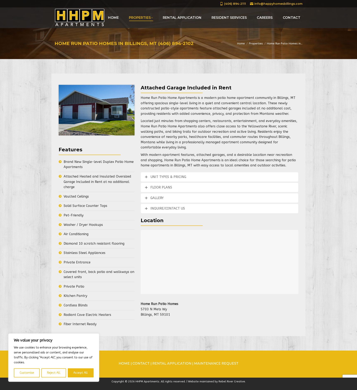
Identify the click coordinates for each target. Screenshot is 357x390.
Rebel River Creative (232, 381)
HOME (125, 363)
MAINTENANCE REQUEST (216, 363)
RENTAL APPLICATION (171, 363)
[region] (53, 357)
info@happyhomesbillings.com (278, 4)
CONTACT (141, 363)
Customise (27, 373)
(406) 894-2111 (235, 4)
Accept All (80, 373)
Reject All (53, 373)
